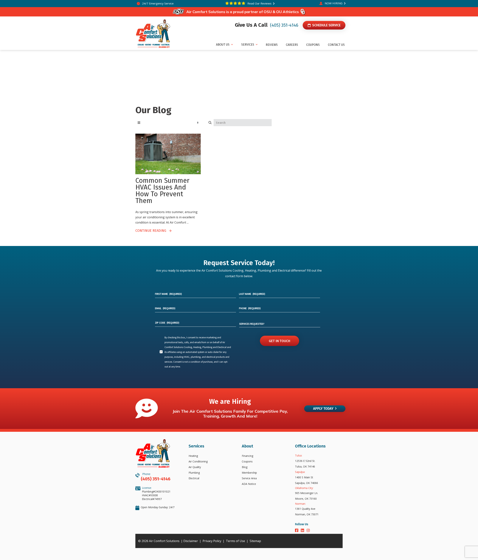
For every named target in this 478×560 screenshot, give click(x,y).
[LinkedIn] (303, 530)
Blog (244, 467)
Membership (249, 472)
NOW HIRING (333, 3)
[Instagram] (308, 530)
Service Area (249, 478)
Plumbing (194, 472)
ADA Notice (249, 484)
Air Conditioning (198, 461)
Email (165, 308)
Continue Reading (152, 231)
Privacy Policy (212, 541)
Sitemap (255, 541)
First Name (168, 294)
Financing (247, 456)
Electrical (194, 478)
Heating (193, 456)
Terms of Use (235, 541)
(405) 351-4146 (283, 25)
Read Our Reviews (259, 3)
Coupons (247, 461)
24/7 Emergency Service (157, 3)
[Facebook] (297, 530)
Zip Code (167, 322)
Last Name (252, 294)
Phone (250, 308)
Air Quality (195, 467)
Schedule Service (325, 25)
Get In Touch (279, 341)
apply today (323, 409)
